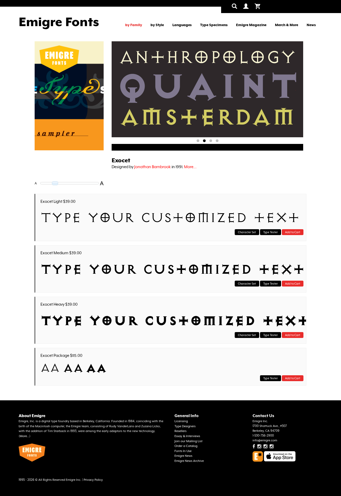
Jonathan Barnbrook (152, 166)
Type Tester (270, 232)
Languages (182, 25)
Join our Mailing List (188, 441)
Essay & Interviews (187, 436)
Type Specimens (214, 25)
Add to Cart (292, 232)
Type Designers (185, 426)
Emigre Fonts (59, 22)
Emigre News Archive (189, 461)
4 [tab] (217, 141)
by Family (133, 25)
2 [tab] (204, 141)
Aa (50, 368)
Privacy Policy (93, 480)
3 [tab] (210, 141)
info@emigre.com (265, 440)
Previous (126, 90)
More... (190, 166)
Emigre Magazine (251, 25)
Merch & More (286, 25)
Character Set (247, 232)
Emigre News (183, 456)
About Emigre (32, 415)
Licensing (181, 421)
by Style (157, 25)
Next (295, 90)
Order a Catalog (185, 446)
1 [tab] (198, 141)
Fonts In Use (183, 451)
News (311, 25)
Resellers (180, 431)
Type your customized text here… (171, 218)
